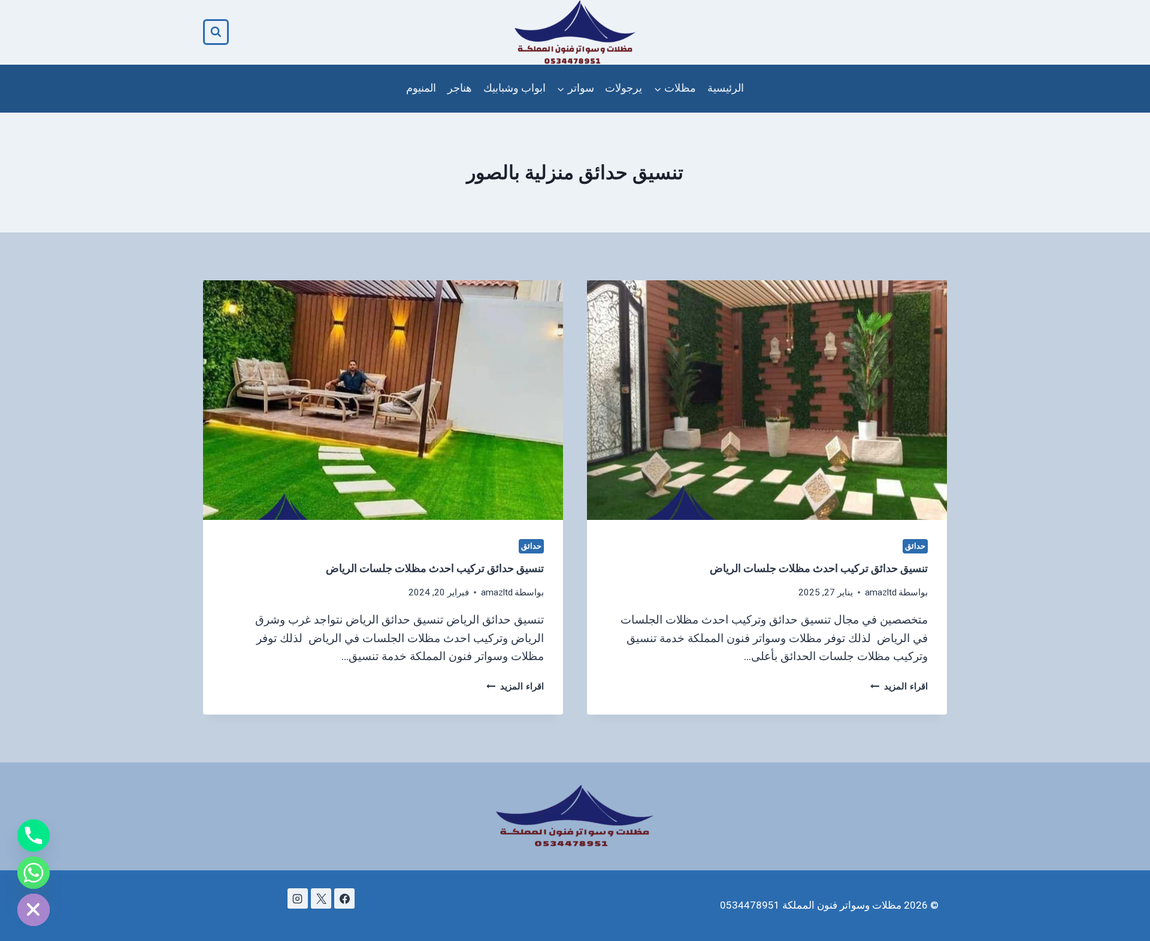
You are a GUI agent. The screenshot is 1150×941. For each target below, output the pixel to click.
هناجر (459, 87)
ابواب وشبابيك (514, 87)
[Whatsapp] (33, 873)
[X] (321, 898)
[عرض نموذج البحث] (216, 32)
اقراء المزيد (899, 686)
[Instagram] (298, 898)
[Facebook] (344, 898)
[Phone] (33, 835)
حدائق (915, 545)
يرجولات (623, 87)
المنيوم (421, 87)
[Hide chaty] (33, 910)
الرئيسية (725, 87)
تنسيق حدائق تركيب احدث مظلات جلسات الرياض (819, 568)
